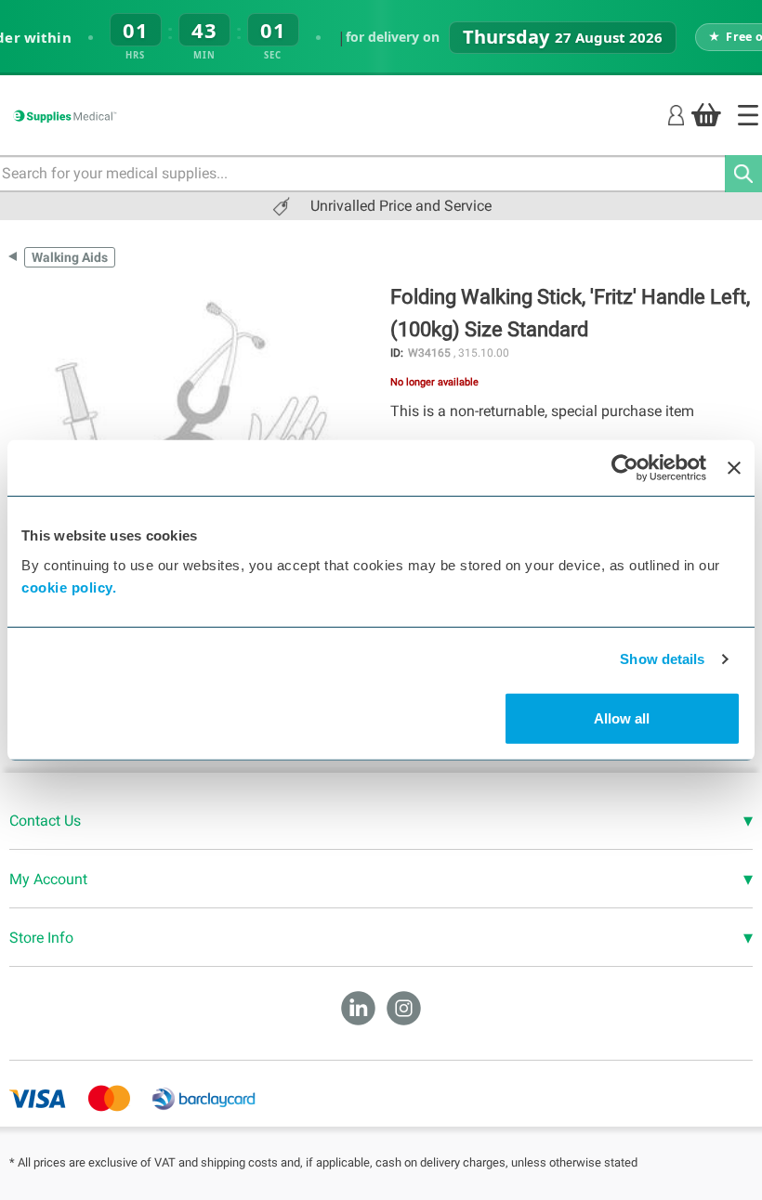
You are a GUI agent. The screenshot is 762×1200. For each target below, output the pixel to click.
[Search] (743, 173)
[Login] (676, 114)
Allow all (622, 717)
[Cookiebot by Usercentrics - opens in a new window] (625, 468)
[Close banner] (734, 468)
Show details (662, 659)
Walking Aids (70, 257)
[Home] (748, 115)
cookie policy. (68, 586)
